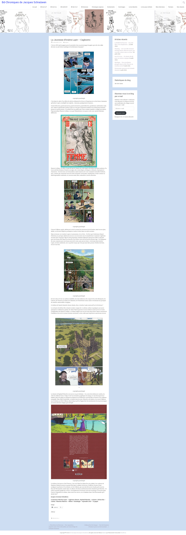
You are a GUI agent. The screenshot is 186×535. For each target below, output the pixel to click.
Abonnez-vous (120, 113)
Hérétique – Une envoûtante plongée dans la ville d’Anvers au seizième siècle (124, 64)
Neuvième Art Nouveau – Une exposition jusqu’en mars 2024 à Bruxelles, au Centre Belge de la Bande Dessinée (63, 526)
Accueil (34, 7)
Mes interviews (160, 7)
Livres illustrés (133, 7)
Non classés (180, 7)
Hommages (121, 7)
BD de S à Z (74, 7)
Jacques (66, 42)
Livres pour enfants (146, 7)
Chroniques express (98, 7)
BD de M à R (64, 7)
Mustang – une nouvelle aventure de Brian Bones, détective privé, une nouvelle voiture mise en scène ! (125, 50)
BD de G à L (53, 7)
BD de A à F (43, 7)
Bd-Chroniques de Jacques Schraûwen (24, 2)
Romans (170, 7)
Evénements (111, 7)
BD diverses (84, 7)
